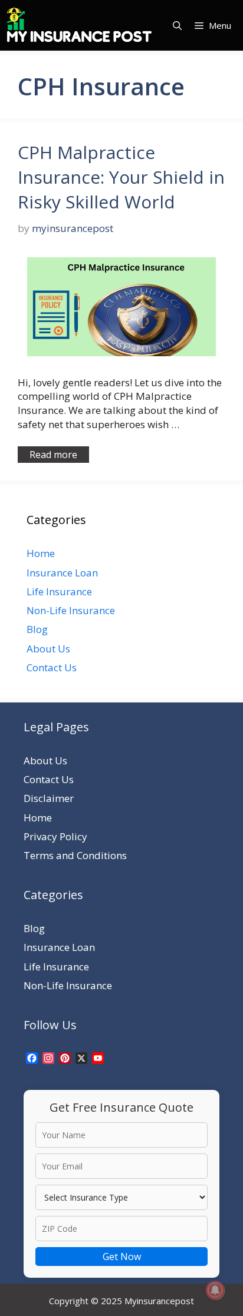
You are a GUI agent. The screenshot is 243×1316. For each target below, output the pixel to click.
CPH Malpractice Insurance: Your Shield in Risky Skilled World (121, 177)
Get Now (122, 1256)
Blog (37, 629)
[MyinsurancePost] (79, 25)
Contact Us (52, 667)
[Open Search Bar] (177, 25)
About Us (48, 648)
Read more (53, 454)
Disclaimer (49, 798)
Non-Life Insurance (71, 610)
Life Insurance (59, 591)
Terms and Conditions (75, 855)
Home (41, 553)
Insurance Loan (62, 572)
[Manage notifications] (215, 1290)
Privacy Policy (55, 836)
